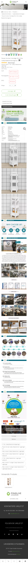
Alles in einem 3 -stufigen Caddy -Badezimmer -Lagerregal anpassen (13, 467)
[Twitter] (18, 534)
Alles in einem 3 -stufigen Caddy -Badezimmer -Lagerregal (13, 463)
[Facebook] (5, 534)
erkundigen (10, 91)
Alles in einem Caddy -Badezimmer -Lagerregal (13, 451)
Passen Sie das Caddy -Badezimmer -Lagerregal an (13, 447)
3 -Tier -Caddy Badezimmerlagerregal (11, 444)
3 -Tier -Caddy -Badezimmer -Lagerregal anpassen (11, 459)
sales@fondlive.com (14, 513)
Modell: (4, 101)
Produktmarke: (6, 103)
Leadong (18, 554)
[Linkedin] (14, 534)
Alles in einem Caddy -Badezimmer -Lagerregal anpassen (13, 454)
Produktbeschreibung (7, 106)
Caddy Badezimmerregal (9, 487)
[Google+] (9, 534)
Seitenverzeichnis (16, 551)
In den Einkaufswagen (10, 95)
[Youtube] (22, 534)
